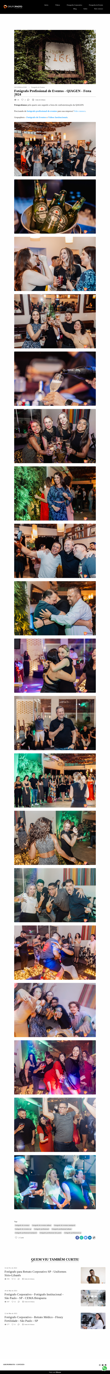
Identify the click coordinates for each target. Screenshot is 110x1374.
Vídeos (57, 5)
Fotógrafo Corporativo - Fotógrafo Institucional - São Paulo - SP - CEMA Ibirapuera (34, 1296)
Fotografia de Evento (96, 5)
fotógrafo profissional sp (72, 1233)
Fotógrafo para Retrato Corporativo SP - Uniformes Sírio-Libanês (35, 1273)
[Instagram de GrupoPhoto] (99, 1365)
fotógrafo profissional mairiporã (26, 1233)
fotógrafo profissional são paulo (50, 1233)
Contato (20, 1364)
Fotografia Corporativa (74, 5)
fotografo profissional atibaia (61, 1229)
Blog (75, 9)
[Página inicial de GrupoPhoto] (18, 7)
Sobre (85, 9)
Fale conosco (98, 9)
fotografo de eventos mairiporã (64, 1225)
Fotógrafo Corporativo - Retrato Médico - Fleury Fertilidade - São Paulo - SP (34, 1318)
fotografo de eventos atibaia (41, 1225)
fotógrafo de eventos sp (23, 1229)
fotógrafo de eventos (22, 1225)
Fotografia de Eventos (38, 87)
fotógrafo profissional (41, 1229)
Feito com (55, 1372)
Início (46, 5)
